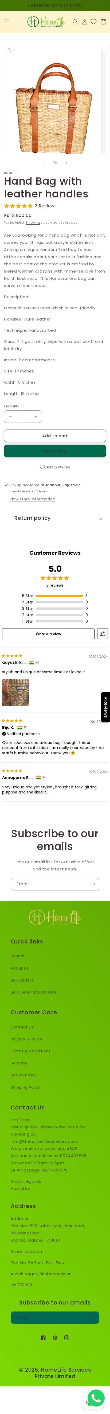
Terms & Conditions (31, 1051)
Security (19, 1063)
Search (18, 956)
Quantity (11, 406)
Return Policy (24, 1075)
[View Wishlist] (93, 22)
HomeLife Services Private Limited (63, 1373)
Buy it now (55, 451)
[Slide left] (43, 163)
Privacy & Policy (26, 1039)
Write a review (48, 634)
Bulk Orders (22, 980)
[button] (7, 22)
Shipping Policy (26, 1087)
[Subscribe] (93, 884)
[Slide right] (67, 163)
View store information (32, 499)
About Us (20, 968)
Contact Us (22, 1027)
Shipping (33, 223)
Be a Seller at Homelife (33, 992)
